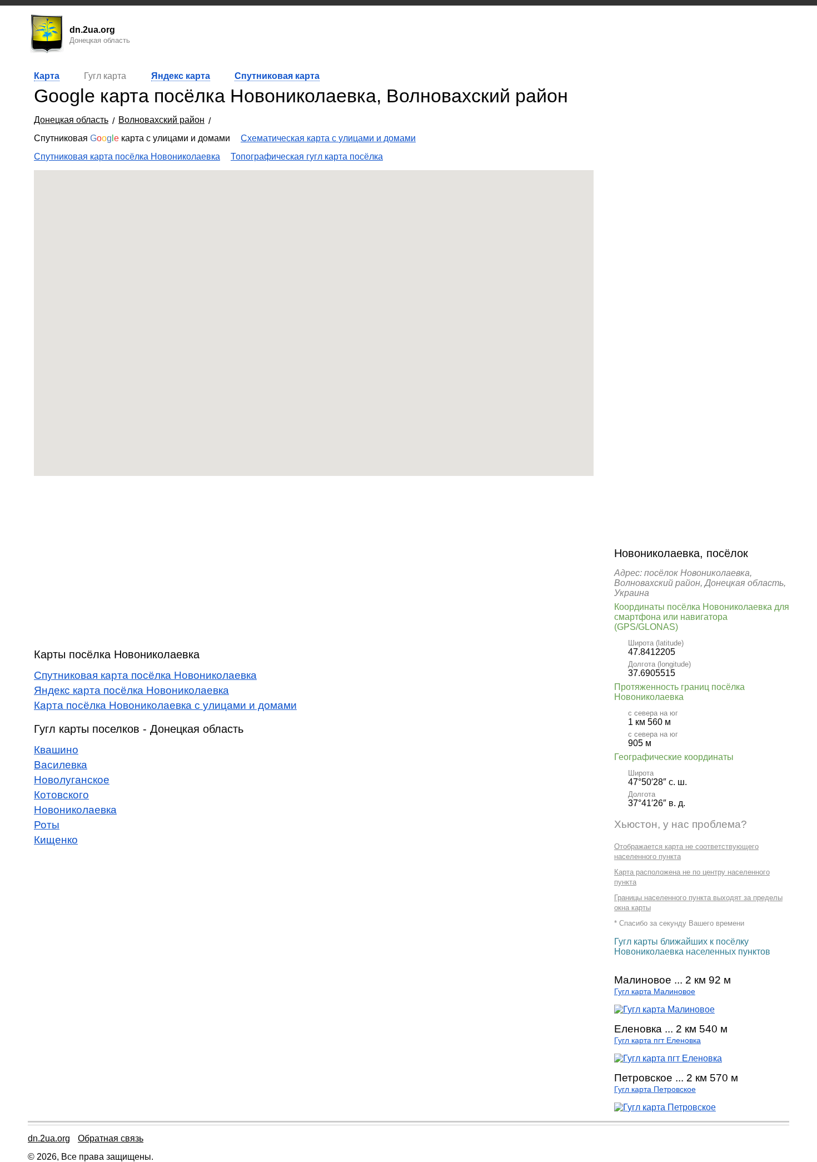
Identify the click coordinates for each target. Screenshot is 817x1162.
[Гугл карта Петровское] (665, 1107)
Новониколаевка (75, 810)
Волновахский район (161, 120)
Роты (46, 825)
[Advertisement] (314, 562)
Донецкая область (71, 120)
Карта (46, 76)
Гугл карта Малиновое (654, 991)
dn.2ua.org (49, 1138)
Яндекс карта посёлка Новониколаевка (131, 690)
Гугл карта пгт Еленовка (657, 1040)
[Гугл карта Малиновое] (664, 1009)
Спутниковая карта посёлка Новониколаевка (127, 156)
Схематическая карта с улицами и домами (328, 138)
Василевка (60, 765)
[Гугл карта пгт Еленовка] (668, 1058)
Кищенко (56, 840)
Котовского (61, 795)
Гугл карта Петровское (655, 1089)
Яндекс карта (180, 76)
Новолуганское (71, 780)
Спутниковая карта (277, 76)
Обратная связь (110, 1138)
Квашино (56, 750)
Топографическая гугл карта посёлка (307, 156)
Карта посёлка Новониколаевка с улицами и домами (165, 705)
